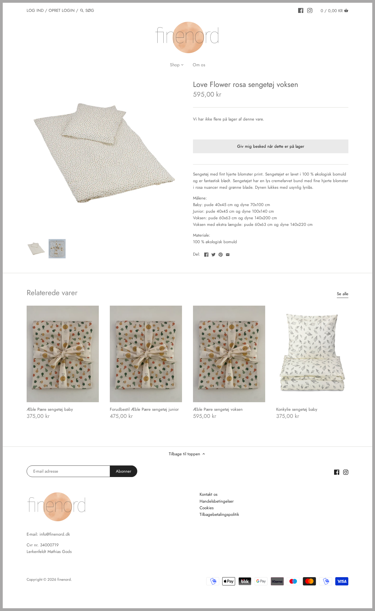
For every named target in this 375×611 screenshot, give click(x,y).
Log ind (35, 10)
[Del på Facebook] (206, 254)
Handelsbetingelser (217, 501)
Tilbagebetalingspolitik (219, 514)
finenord (64, 579)
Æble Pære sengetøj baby (50, 409)
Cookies (207, 508)
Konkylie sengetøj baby (296, 409)
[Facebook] (300, 10)
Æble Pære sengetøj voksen (218, 409)
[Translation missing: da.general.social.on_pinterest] (221, 254)
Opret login (62, 10)
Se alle (342, 294)
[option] (36, 248)
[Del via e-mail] (228, 254)
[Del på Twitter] (213, 254)
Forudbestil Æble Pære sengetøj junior (144, 409)
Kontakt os (208, 494)
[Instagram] (309, 10)
